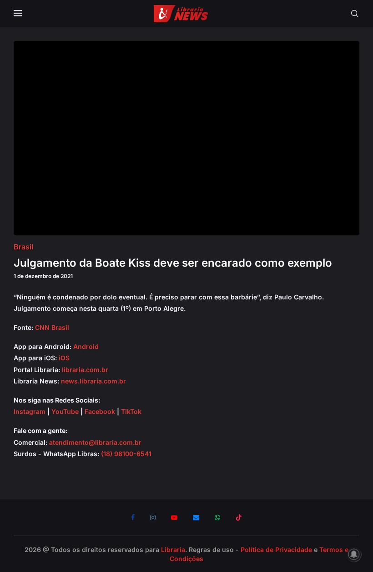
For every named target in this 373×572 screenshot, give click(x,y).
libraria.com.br (85, 369)
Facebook (100, 411)
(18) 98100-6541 (126, 454)
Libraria (173, 549)
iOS (64, 358)
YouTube (65, 411)
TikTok (131, 411)
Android (86, 346)
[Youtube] (174, 517)
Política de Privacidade (276, 549)
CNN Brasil (52, 327)
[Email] (196, 517)
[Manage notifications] (354, 554)
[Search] (354, 13)
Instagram (29, 411)
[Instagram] (153, 517)
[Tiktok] (239, 517)
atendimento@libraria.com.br (95, 442)
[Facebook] (133, 517)
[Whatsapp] (217, 517)
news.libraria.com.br (93, 381)
